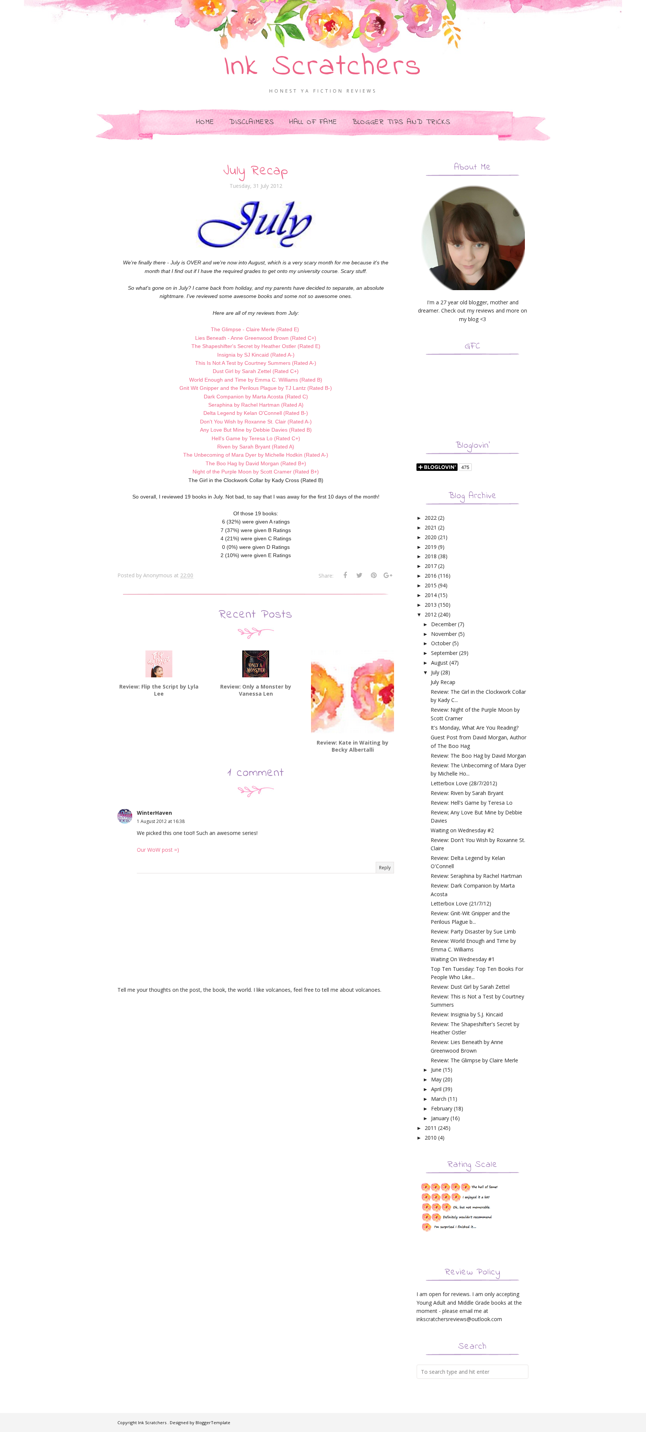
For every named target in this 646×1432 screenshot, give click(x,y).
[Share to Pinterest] (373, 575)
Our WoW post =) (158, 849)
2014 (431, 595)
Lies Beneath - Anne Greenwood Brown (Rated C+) (255, 338)
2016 (431, 575)
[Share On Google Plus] (388, 575)
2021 (431, 527)
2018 (431, 556)
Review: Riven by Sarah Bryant (467, 792)
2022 (431, 517)
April (436, 1089)
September (444, 652)
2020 (431, 537)
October (441, 643)
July (435, 672)
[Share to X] (359, 575)
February (441, 1108)
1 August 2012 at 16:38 (161, 821)
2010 (431, 1137)
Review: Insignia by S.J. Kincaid (467, 1014)
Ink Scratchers (323, 67)
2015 (431, 585)
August (439, 662)
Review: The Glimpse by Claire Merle (474, 1060)
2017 (431, 565)
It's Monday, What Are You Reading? (475, 727)
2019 (431, 546)
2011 (431, 1127)
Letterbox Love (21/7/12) (461, 903)
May (436, 1079)
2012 (431, 614)
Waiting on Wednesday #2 (462, 830)
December (443, 624)
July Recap (443, 682)
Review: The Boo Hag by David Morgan (478, 755)
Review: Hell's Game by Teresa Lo (472, 802)
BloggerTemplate (213, 1422)
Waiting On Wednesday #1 (463, 959)
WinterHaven (154, 812)
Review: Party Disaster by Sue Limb (473, 931)
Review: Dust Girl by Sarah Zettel (470, 986)
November (444, 633)
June (436, 1069)
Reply (385, 867)
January (440, 1118)
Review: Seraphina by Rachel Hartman (476, 875)
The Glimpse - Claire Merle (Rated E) (255, 329)
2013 (431, 604)
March (438, 1098)
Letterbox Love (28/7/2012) (464, 783)
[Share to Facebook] (345, 575)
